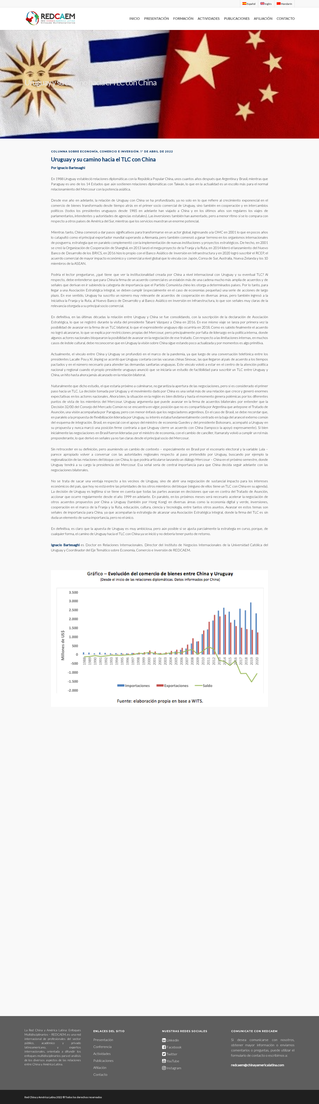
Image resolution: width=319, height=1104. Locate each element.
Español (250, 3)
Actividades (102, 1053)
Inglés (268, 3)
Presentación (103, 1040)
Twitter (171, 1054)
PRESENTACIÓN (156, 18)
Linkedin (172, 1040)
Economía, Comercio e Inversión (74, 89)
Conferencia (102, 1047)
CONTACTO (286, 18)
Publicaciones (103, 1060)
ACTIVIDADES (209, 18)
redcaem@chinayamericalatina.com (257, 1065)
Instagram (173, 1068)
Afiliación (99, 1067)
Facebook (174, 1047)
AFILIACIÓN (263, 18)
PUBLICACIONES (237, 18)
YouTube (172, 1061)
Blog (53, 89)
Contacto (100, 1074)
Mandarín (286, 3)
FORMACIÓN (183, 18)
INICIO (134, 18)
